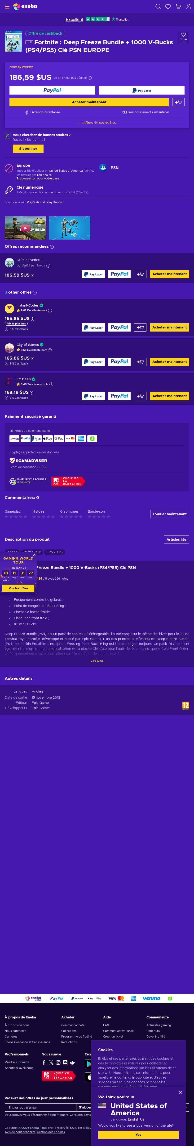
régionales (44, 175)
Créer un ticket (113, 1036)
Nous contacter (15, 1031)
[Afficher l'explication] (50, 310)
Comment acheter (73, 1025)
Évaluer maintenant (170, 514)
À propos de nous (17, 1025)
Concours (153, 1031)
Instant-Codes (28, 305)
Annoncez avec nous (19, 1068)
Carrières (11, 1036)
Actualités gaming (158, 1025)
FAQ (106, 1025)
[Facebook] (44, 1062)
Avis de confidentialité (20, 1132)
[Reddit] (72, 1062)
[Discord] (65, 1062)
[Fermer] (180, 1092)
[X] (51, 1062)
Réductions (69, 1042)
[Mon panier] (178, 6)
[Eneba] (25, 6)
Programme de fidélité (76, 1036)
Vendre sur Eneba (17, 1062)
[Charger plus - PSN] (103, 168)
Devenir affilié (155, 1036)
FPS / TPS (55, 552)
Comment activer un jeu (119, 1031)
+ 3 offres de (97, 123)
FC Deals (24, 379)
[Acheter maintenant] (52, 90)
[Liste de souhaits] (168, 6)
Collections (68, 1031)
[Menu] (6, 6)
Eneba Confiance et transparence (27, 1042)
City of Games (28, 345)
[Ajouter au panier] (178, 102)
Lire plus (97, 660)
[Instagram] (58, 1062)
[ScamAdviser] (28, 461)
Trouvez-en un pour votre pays (38, 178)
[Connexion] (189, 6)
